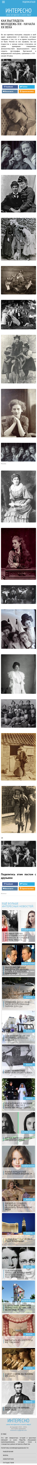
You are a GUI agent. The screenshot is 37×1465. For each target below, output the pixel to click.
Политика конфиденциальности (14, 1448)
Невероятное (8, 1459)
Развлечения (8, 1451)
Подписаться (28, 1)
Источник (3, 893)
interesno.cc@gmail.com (18, 1430)
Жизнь (5, 1455)
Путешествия (8, 1462)
